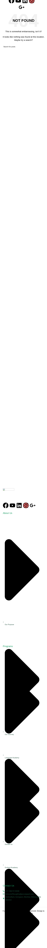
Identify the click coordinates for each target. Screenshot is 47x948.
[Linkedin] (19, 505)
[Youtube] (12, 505)
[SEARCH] (42, 46)
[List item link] (23, 579)
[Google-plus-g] (21, 7)
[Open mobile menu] (42, 4)
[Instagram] (26, 505)
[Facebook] (6, 505)
